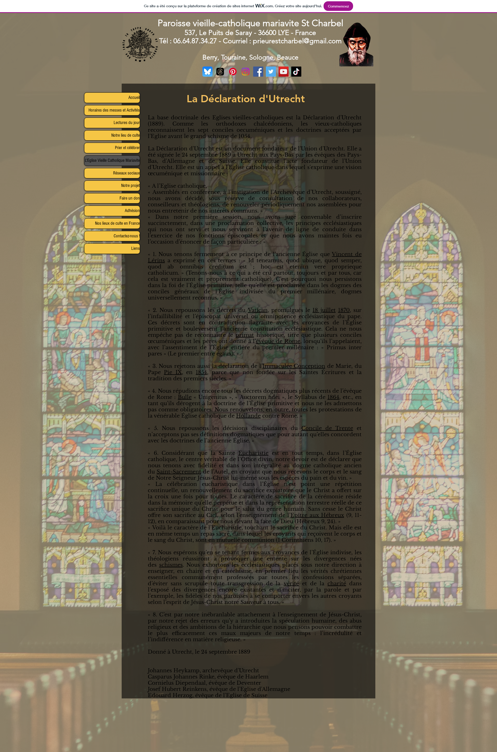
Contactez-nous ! (127, 236)
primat (245, 335)
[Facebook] (258, 72)
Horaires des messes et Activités (114, 110)
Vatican (258, 310)
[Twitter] (271, 72)
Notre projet (130, 185)
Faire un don (130, 198)
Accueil (134, 97)
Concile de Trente (327, 428)
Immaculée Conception (293, 366)
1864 (333, 397)
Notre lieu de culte (125, 135)
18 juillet (323, 310)
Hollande (248, 416)
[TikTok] (296, 72)
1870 (344, 310)
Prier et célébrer (127, 147)
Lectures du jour (127, 122)
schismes (171, 565)
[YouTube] (284, 72)
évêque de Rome (278, 341)
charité (336, 583)
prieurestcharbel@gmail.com (297, 41)
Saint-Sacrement (179, 472)
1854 (201, 372)
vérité (291, 583)
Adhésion (132, 210)
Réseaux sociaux (126, 173)
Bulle (185, 397)
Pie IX (172, 372)
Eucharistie (253, 453)
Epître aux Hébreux (317, 515)
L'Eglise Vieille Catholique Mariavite (112, 160)
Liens (135, 248)
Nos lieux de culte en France (117, 223)
